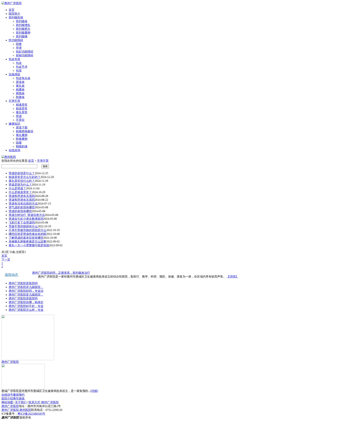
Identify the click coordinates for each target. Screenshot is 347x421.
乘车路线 (19, 398)
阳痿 (19, 44)
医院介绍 (7, 398)
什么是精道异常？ (20, 192)
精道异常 (21, 108)
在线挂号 (7, 394)
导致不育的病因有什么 (23, 226)
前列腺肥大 (23, 28)
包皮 (19, 63)
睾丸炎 (20, 85)
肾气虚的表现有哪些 (22, 207)
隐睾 (19, 142)
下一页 (5, 259)
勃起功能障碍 (24, 51)
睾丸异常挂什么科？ (22, 180)
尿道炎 (20, 81)
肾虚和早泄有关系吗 (22, 195)
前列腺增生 (23, 25)
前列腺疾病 (16, 17)
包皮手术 (21, 66)
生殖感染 (14, 74)
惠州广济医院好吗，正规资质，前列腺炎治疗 (61, 272)
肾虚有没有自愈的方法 (23, 203)
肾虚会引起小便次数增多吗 (26, 218)
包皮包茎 (14, 59)
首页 (11, 9)
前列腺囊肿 (23, 32)
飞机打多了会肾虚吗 (22, 222)
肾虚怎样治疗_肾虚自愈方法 (27, 214)
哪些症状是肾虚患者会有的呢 (27, 233)
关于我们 (21, 402)
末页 (4, 255)
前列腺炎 (21, 21)
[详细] (94, 390)
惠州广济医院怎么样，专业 (26, 309)
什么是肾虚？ (17, 188)
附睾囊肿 (21, 138)
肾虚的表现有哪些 (20, 211)
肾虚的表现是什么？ (22, 173)
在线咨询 (14, 150)
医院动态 (11, 275)
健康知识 (14, 123)
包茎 (19, 70)
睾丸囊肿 (21, 135)
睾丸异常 (21, 112)
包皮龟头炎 (23, 78)
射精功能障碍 (24, 55)
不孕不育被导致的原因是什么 (27, 230)
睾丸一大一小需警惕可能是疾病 (29, 245)
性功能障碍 (16, 40)
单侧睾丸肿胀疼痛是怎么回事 (27, 241)
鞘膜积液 (21, 146)
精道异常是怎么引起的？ (24, 177)
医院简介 (14, 13)
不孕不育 (14, 100)
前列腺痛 (21, 36)
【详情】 (232, 276)
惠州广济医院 (10, 361)
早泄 (19, 47)
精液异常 (21, 104)
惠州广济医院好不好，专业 (26, 306)
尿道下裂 (21, 127)
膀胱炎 (20, 93)
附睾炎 (20, 97)
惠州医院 (25, 409)
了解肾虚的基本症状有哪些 (26, 237)
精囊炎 (20, 89)
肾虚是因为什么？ (20, 184)
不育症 (20, 119)
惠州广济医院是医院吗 (23, 283)
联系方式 (34, 402)
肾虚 (19, 116)
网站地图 (7, 402)
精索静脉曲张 (24, 131)
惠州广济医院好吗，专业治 (26, 290)
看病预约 (19, 394)
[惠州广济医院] (11, 3)
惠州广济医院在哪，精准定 (26, 302)
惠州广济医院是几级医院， (26, 287)
